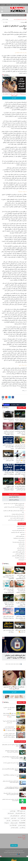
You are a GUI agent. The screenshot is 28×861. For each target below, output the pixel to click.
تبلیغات (23, 838)
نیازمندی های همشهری (15, 4)
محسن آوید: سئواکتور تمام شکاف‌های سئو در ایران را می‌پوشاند (10, 769)
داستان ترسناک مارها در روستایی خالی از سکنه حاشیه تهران (14, 516)
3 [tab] (17, 664)
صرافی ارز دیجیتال (14, 823)
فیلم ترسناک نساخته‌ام (20, 526)
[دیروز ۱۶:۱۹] (22, 783)
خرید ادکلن (23, 816)
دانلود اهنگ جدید (13, 825)
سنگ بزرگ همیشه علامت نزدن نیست (18, 530)
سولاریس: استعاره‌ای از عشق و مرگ (15, 27)
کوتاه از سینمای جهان (20, 550)
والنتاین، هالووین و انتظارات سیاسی (18, 552)
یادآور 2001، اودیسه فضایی (19, 554)
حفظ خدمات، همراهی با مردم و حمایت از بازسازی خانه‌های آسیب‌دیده (10, 800)
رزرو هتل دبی (22, 827)
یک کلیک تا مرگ (21, 546)
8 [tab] (9, 664)
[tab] (14, 494)
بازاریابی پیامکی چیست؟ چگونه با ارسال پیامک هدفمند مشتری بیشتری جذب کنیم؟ (11, 794)
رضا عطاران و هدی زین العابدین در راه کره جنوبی (16, 520)
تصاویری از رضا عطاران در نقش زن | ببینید (17, 518)
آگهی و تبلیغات (8, 4)
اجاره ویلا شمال (11, 813)
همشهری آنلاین (17, 9)
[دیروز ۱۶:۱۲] (22, 801)
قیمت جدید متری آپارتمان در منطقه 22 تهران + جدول (11, 775)
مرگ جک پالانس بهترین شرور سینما (18, 542)
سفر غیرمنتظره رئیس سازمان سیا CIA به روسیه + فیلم (15, 656)
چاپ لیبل (8, 820)
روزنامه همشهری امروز (23, 4)
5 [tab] (14, 664)
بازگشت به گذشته (21, 544)
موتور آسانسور (12, 811)
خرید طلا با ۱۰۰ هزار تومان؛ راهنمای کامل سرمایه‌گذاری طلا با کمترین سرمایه (12, 751)
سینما (15, 19)
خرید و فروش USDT (21, 811)
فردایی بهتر (22, 534)
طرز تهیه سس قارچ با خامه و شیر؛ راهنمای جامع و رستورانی (10, 745)
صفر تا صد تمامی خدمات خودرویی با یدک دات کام (11, 763)
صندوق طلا (7, 823)
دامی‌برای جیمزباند (21, 559)
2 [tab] (19, 664)
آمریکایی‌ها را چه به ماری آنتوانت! (18, 538)
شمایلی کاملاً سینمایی (20, 548)
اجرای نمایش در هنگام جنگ (19, 557)
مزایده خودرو (13, 818)
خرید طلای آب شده (21, 818)
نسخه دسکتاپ (14, 845)
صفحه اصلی (24, 19)
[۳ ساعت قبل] (14, 645)
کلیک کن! (14, 98)
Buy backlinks (22, 823)
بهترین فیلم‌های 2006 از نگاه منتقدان (18, 556)
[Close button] (27, 856)
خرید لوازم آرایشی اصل (14, 816)
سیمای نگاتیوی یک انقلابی (20, 536)
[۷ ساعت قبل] (22, 746)
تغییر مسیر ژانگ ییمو (21, 528)
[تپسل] (3, 75)
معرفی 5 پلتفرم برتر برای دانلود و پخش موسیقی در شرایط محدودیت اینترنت (11, 781)
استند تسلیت (6, 818)
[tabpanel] (14, 648)
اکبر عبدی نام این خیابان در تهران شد (18, 514)
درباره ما (23, 835)
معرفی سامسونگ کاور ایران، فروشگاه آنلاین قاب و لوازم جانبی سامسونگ (10, 757)
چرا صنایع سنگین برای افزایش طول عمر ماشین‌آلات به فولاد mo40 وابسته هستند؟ (11, 788)
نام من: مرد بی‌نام (21, 540)
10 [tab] (6, 664)
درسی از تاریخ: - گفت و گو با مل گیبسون (17, 532)
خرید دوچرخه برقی (15, 820)
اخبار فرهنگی (19, 19)
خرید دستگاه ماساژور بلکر (20, 813)
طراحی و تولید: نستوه (13, 854)
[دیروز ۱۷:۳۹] (22, 770)
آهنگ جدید (23, 820)
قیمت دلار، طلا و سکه (21, 837)
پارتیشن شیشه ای (21, 825)
